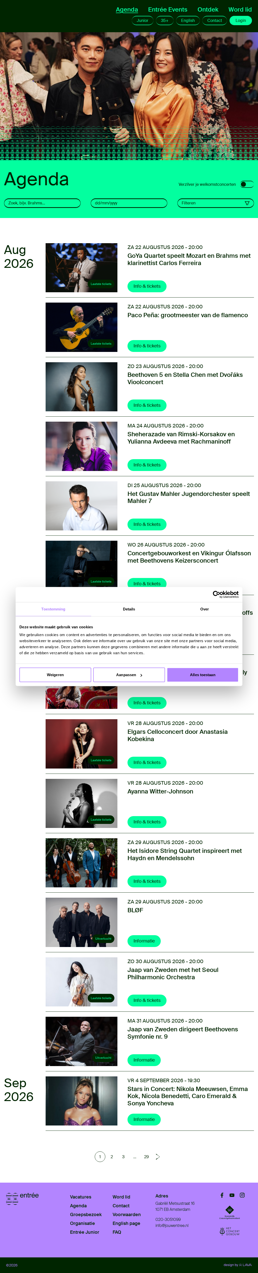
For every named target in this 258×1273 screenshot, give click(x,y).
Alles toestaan (202, 675)
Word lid (240, 9)
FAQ (117, 1232)
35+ (165, 20)
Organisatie (82, 1223)
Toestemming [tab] (53, 609)
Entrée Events (167, 9)
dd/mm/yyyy (106, 203)
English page (126, 1223)
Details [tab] (129, 609)
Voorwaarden (127, 1215)
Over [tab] (204, 609)
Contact (214, 20)
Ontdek (208, 9)
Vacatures (80, 1197)
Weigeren (55, 675)
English (188, 20)
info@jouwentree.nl (171, 1225)
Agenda (127, 9)
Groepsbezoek (86, 1215)
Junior (142, 20)
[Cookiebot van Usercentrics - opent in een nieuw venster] (217, 594)
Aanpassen (126, 675)
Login (241, 20)
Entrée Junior (84, 1232)
